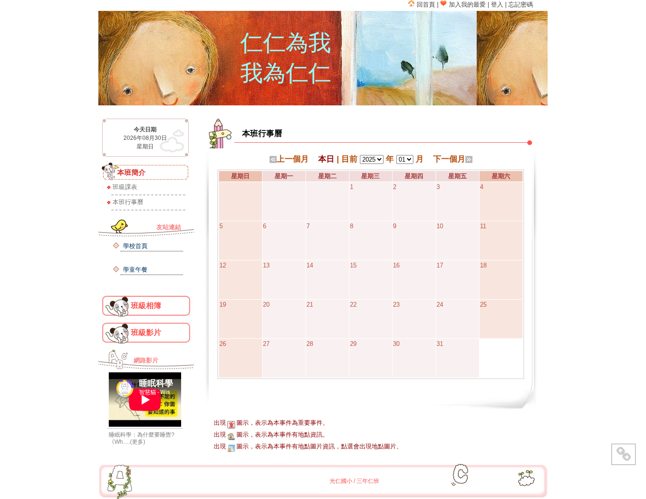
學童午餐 (135, 269)
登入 (497, 4)
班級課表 (125, 186)
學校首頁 (135, 246)
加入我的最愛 (466, 4)
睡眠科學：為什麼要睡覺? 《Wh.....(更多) (142, 438)
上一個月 (293, 158)
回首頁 (425, 4)
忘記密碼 (520, 4)
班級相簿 (146, 305)
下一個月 (449, 158)
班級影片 (146, 332)
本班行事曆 (128, 202)
